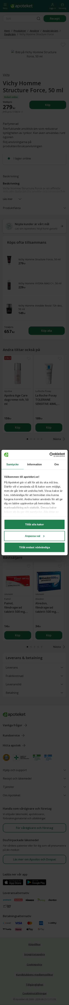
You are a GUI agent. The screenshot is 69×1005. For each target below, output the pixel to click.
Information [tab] (34, 464)
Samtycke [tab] (12, 464)
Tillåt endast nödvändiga (34, 547)
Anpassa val (32, 535)
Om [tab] (56, 464)
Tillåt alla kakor (34, 524)
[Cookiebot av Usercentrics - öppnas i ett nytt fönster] (49, 454)
